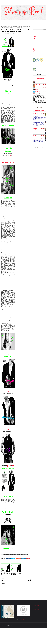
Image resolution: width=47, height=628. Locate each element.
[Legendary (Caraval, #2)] (46, 137)
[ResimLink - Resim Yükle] (23, 615)
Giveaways (37, 23)
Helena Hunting (37, 81)
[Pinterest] (34, 1)
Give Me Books (15, 26)
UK (10, 155)
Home (1, 1)
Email (33, 48)
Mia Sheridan (36, 99)
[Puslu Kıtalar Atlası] (46, 115)
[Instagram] (33, 1)
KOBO (7, 162)
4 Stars (34, 39)
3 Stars (34, 41)
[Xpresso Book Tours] (7, 617)
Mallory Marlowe (37, 85)
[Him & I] (34, 83)
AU (8, 156)
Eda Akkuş (35, 121)
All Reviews (34, 36)
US (8, 155)
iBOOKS (12, 162)
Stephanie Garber (35, 136)
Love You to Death (37, 91)
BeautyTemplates (9, 625)
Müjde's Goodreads (36, 51)
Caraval (34, 138)
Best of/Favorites (9, 1)
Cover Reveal (25, 23)
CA (13, 155)
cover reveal (5, 26)
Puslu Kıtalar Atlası (35, 113)
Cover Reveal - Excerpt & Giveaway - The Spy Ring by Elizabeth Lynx (16, 573)
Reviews (5, 1)
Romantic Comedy (19, 26)
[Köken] (46, 123)
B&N (3, 162)
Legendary (34, 135)
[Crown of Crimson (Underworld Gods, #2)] (46, 130)
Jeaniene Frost (36, 89)
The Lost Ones (37, 98)
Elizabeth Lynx (10, 26)
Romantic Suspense (25, 26)
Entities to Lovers (37, 84)
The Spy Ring (25, 554)
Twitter (34, 50)
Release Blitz (18, 23)
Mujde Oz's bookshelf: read (39, 110)
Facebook (34, 49)
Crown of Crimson (35, 128)
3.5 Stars (34, 40)
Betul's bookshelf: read (40, 78)
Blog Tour (32, 23)
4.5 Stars (34, 38)
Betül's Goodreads (36, 52)
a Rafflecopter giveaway (8, 551)
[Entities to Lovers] (34, 86)
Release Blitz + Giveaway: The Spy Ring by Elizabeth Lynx (5, 573)
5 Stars (34, 37)
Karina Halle (35, 129)
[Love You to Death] (34, 93)
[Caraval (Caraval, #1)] (46, 140)
